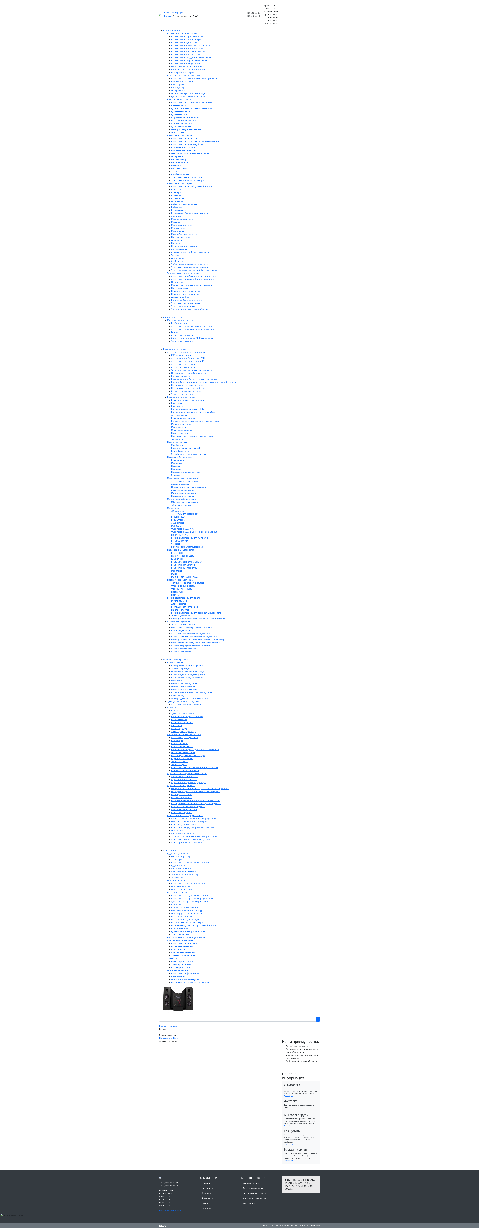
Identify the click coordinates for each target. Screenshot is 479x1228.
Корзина (168, 16)
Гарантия (206, 1203)
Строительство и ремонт (255, 1198)
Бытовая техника (251, 1183)
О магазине (207, 1198)
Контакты (206, 1208)
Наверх (162, 1225)
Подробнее (288, 1096)
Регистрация (177, 12)
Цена (175, 1038)
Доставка (206, 1193)
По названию (165, 1038)
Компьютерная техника (254, 1193)
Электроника (249, 1203)
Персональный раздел (170, 1210)
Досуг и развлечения (253, 1188)
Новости (206, 1183)
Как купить (207, 1188)
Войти (167, 12)
